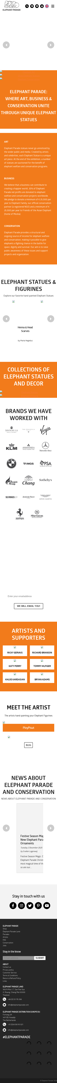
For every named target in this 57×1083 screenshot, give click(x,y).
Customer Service (10, 972)
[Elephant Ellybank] (28, 396)
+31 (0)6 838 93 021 (15, 1024)
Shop (5, 928)
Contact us (7, 967)
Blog (28, 745)
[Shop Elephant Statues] (27, 76)
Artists (5, 937)
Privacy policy (8, 970)
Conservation (8, 942)
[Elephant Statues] (28, 392)
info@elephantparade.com (18, 1005)
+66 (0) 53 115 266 (14, 999)
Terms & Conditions (10, 975)
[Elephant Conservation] (27, 79)
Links (5, 981)
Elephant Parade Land (11, 931)
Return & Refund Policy (12, 978)
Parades (6, 934)
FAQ (4, 940)
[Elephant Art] (27, 72)
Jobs (4, 945)
